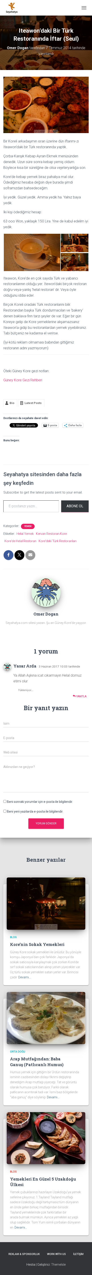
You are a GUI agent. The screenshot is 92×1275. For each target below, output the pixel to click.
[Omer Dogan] (46, 592)
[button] (31, 252)
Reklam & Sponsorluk (24, 1254)
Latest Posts (33, 403)
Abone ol (75, 506)
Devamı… (24, 977)
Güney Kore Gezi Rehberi (22, 380)
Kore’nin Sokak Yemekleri (37, 944)
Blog (13, 937)
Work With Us (56, 1254)
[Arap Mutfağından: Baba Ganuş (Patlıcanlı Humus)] (46, 1017)
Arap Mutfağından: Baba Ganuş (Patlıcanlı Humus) (36, 1061)
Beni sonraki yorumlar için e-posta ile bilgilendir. (40, 801)
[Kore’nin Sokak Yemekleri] (46, 903)
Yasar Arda (24, 666)
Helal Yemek (25, 534)
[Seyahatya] (13, 7)
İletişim (78, 1254)
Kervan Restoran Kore (51, 534)
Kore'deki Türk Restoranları (57, 541)
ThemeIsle (58, 1264)
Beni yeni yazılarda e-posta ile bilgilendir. (35, 811)
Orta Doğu (17, 1051)
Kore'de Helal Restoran (20, 541)
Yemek (27, 526)
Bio (12, 403)
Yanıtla (80, 696)
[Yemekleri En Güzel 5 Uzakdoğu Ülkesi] (46, 1138)
